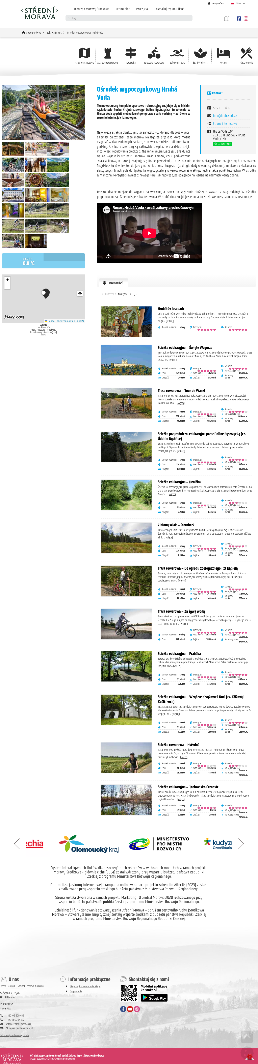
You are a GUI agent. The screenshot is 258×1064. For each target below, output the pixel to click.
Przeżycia (142, 9)
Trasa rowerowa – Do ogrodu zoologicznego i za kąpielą (198, 568)
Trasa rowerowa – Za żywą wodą (181, 611)
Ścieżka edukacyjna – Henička (179, 481)
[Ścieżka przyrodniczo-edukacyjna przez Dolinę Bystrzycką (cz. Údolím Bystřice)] (126, 446)
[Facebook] (239, 19)
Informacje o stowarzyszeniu (14, 1035)
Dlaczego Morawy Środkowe (91, 9)
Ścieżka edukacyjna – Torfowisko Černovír (188, 787)
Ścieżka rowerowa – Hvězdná (178, 744)
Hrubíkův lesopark (171, 308)
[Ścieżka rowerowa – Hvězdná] (126, 757)
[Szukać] (189, 18)
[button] (215, 3)
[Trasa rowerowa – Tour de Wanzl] (126, 403)
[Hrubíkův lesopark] (126, 321)
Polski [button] (238, 3)
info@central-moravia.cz (18, 1024)
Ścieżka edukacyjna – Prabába (179, 653)
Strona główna (39, 12)
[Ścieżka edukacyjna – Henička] (126, 494)
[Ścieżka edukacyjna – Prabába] (126, 666)
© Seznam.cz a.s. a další (70, 321)
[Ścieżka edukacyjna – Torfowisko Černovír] (126, 800)
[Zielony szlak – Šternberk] (126, 538)
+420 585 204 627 (15, 1020)
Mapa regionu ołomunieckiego (85, 986)
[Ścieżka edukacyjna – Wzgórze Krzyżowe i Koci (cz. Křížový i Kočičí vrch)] (126, 709)
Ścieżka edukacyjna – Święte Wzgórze (185, 347)
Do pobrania (76, 991)
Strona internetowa (225, 123)
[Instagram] (245, 19)
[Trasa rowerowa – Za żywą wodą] (126, 624)
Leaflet (51, 321)
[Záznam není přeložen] (13, 155)
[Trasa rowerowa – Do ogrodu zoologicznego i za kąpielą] (126, 581)
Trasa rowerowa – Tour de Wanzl (181, 390)
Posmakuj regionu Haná (169, 9)
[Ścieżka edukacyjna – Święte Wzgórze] (126, 360)
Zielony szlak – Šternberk (176, 525)
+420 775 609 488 (15, 1015)
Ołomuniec (123, 9)
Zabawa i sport (54, 32)
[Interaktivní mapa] (230, 19)
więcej (170, 321)
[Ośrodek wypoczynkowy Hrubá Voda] (43, 112)
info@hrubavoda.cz (225, 115)
